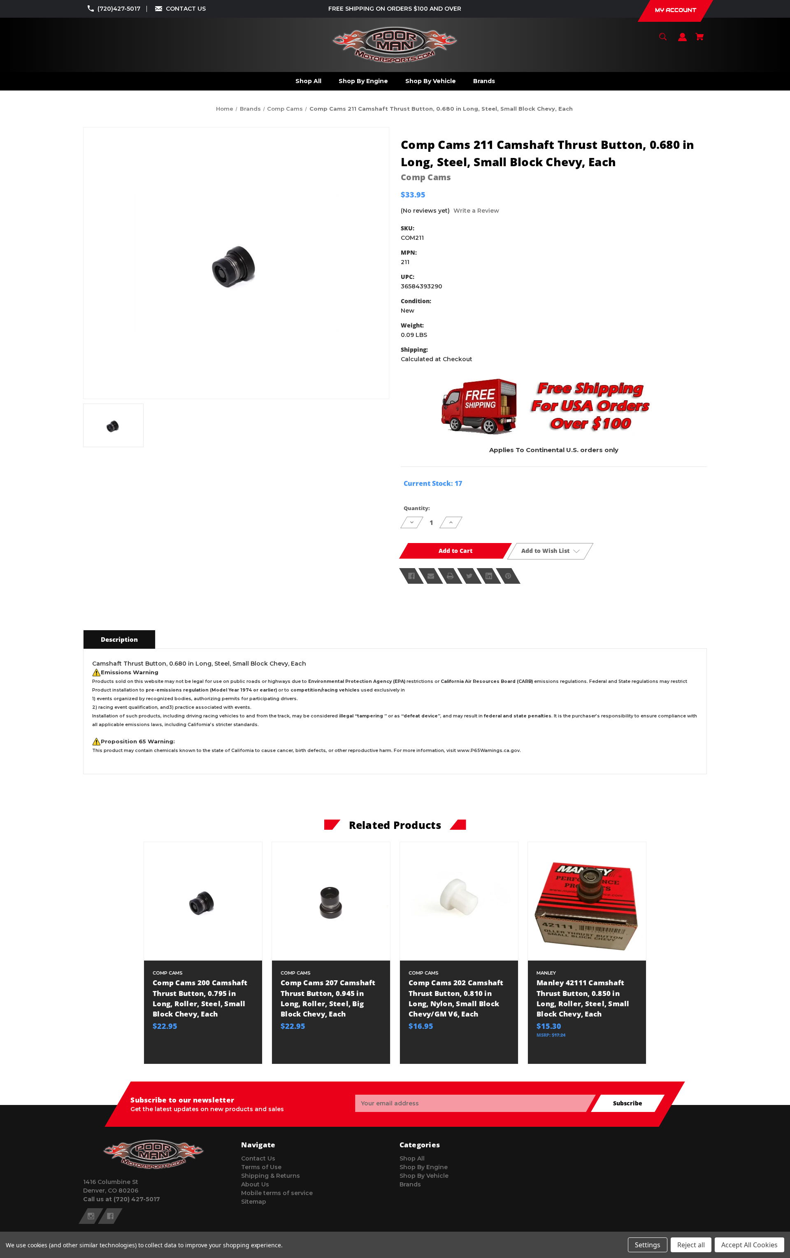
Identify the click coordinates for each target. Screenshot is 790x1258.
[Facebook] (411, 576)
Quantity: (417, 508)
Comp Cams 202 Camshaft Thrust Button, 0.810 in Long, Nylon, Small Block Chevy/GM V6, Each (456, 998)
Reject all (691, 1244)
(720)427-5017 (119, 8)
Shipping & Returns (270, 1175)
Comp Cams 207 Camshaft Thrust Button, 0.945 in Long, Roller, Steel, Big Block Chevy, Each (328, 998)
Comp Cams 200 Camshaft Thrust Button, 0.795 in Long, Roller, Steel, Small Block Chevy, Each (200, 998)
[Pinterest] (508, 576)
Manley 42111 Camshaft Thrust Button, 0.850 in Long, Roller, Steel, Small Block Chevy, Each (583, 998)
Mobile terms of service (277, 1193)
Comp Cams (426, 177)
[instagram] (91, 1216)
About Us (255, 1184)
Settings (647, 1244)
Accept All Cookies (749, 1244)
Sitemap (253, 1201)
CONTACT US (186, 8)
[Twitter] (469, 576)
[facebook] (110, 1216)
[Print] (450, 576)
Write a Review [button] (476, 210)
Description (119, 639)
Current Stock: (433, 483)
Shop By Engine (424, 1167)
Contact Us (258, 1158)
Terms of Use (261, 1167)
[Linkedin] (489, 576)
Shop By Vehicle (424, 1175)
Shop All (412, 1158)
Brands (410, 1184)
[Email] (431, 576)
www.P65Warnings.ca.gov (488, 750)
